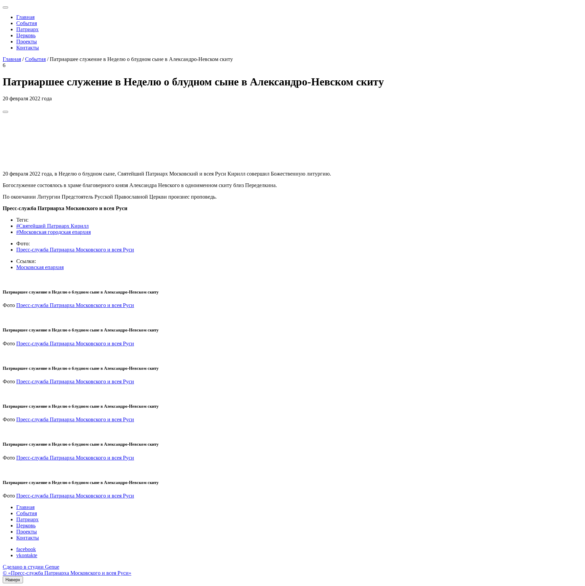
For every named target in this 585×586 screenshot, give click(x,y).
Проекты (26, 41)
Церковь (26, 35)
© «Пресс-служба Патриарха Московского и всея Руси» (67, 573)
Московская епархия (40, 267)
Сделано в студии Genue (31, 567)
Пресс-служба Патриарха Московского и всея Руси (75, 249)
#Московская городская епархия (53, 232)
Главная (25, 17)
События (26, 23)
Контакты (27, 47)
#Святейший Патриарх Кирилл (52, 226)
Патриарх (27, 29)
